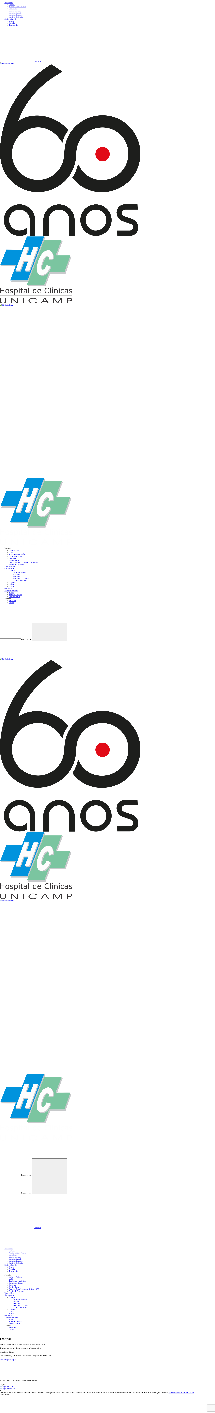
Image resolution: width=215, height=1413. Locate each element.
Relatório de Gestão (16, 17)
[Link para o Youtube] (85, 622)
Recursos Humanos (11, 591)
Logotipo (12, 582)
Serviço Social (14, 560)
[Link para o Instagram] (51, 622)
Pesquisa (12, 23)
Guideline (16, 576)
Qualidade (8, 589)
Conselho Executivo (16, 15)
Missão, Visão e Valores (17, 7)
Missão (11, 593)
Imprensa (12, 570)
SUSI (11, 552)
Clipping (16, 574)
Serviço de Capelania (16, 564)
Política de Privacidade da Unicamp (181, 1393)
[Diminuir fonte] (51, 44)
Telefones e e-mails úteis (17, 554)
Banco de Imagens (20, 572)
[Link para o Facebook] (17, 622)
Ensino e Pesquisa (10, 19)
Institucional (8, 3)
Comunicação (9, 568)
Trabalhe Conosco (15, 595)
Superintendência (15, 11)
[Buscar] (17, 1157)
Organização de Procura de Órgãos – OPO (24, 562)
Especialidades (9, 566)
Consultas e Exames (16, 556)
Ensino (11, 21)
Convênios (13, 9)
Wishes (11, 587)
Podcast (11, 585)
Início (2, 1333)
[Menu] (17, 657)
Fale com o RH (14, 597)
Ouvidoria (12, 558)
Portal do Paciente (15, 550)
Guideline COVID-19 (21, 578)
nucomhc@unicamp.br (8, 1360)
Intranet (11, 603)
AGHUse (12, 601)
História (12, 5)
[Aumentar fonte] (17, 44)
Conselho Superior (15, 13)
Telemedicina (13, 25)
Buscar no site (26, 639)
